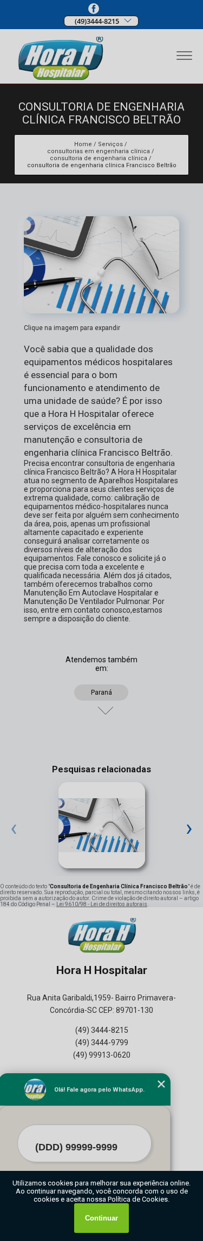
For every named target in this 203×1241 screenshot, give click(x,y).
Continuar (101, 1218)
